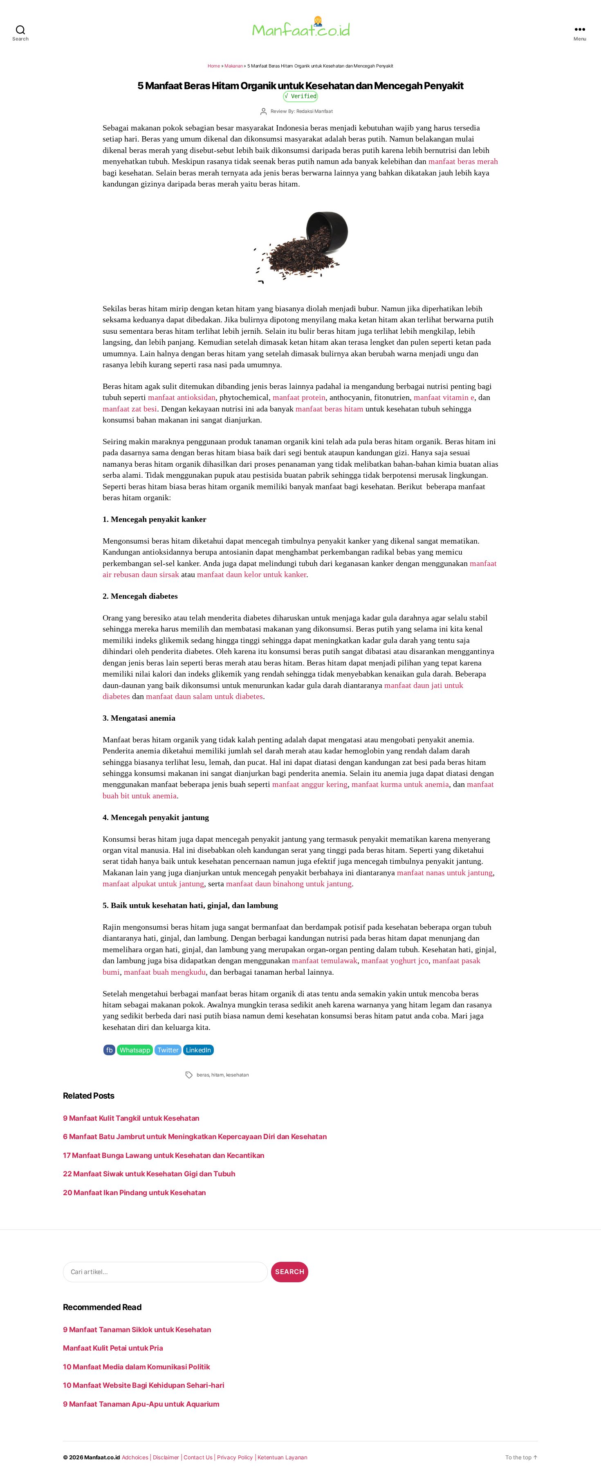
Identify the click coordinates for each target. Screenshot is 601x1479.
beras (203, 1075)
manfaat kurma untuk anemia (400, 784)
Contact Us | (200, 1457)
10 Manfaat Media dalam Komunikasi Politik (136, 1366)
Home (214, 66)
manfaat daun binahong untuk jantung (289, 883)
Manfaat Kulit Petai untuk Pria (113, 1348)
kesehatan (237, 1075)
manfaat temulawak (324, 960)
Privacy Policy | (237, 1457)
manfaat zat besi (130, 408)
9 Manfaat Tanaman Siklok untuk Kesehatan (137, 1329)
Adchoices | (137, 1457)
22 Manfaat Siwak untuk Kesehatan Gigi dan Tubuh (149, 1173)
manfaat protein (299, 397)
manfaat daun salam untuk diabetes (204, 696)
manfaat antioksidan (181, 397)
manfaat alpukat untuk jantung (153, 883)
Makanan (233, 66)
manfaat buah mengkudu (165, 971)
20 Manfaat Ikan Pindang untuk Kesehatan (134, 1192)
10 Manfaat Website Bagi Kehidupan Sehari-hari (143, 1385)
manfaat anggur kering (310, 784)
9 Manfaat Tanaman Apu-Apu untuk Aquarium (141, 1404)
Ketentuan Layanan (282, 1457)
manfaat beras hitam (329, 408)
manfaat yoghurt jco (394, 960)
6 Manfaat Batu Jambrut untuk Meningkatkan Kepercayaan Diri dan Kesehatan (195, 1136)
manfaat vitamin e (444, 397)
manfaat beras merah (463, 161)
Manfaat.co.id (102, 1457)
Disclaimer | (168, 1457)
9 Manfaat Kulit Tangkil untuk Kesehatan (131, 1118)
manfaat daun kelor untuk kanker (251, 574)
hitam (217, 1075)
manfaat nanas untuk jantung (445, 872)
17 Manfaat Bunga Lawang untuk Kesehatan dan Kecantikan (164, 1155)
